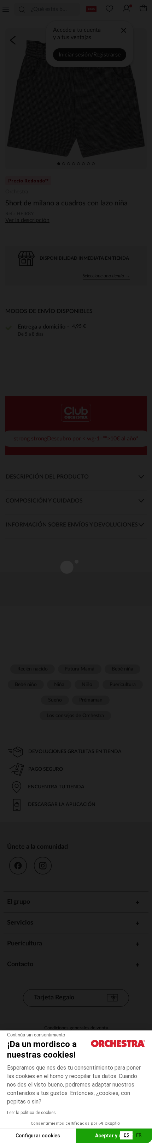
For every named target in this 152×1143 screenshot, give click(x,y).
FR (138, 1135)
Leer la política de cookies (31, 1112)
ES (126, 1135)
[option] (139, 1135)
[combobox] (126, 1135)
